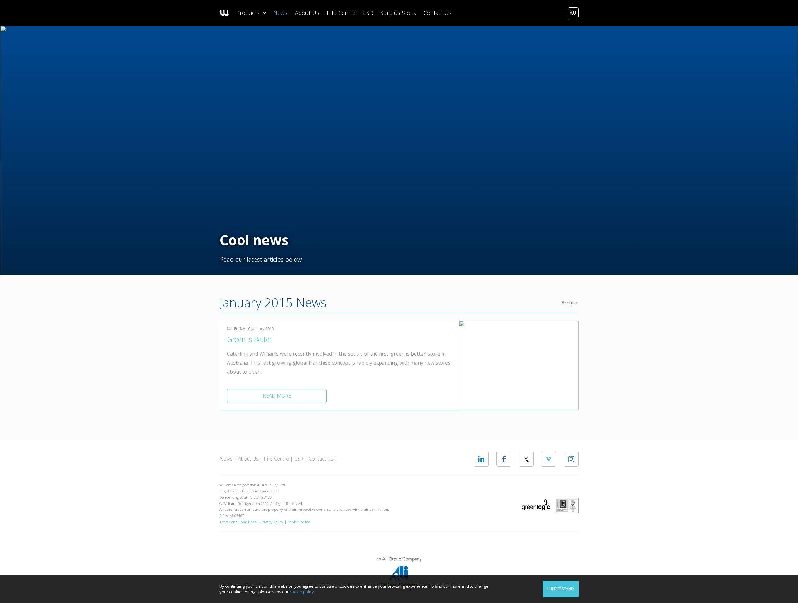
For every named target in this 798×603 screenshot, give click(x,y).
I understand (560, 588)
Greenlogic (536, 504)
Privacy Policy (271, 521)
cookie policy (302, 592)
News (280, 13)
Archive (570, 302)
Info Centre (341, 13)
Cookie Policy (298, 521)
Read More (277, 395)
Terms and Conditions (237, 521)
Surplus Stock (398, 13)
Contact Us (437, 13)
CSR (368, 13)
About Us (307, 13)
